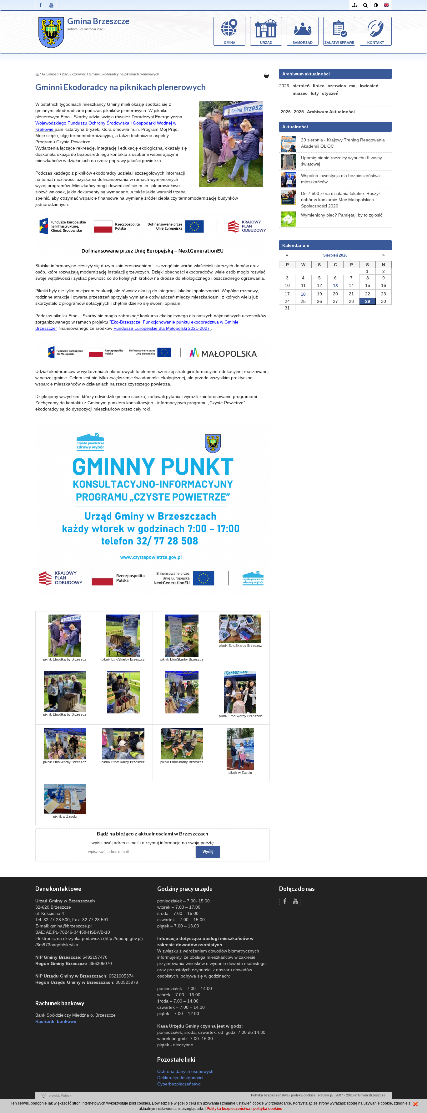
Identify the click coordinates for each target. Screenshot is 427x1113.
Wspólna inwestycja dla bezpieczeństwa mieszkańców (340, 178)
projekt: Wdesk (60, 1095)
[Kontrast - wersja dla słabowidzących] (375, 5)
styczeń (330, 93)
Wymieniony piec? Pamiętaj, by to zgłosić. (342, 214)
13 (335, 285)
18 (303, 294)
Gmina (229, 42)
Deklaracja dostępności (180, 1077)
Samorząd (303, 42)
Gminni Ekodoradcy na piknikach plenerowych (124, 74)
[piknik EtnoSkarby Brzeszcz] (64, 635)
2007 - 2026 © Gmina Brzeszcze (360, 1095)
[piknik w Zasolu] (240, 748)
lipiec (318, 85)
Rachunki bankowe (55, 1021)
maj (353, 85)
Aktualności (50, 74)
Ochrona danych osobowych (185, 1071)
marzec (300, 93)
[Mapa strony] (354, 5)
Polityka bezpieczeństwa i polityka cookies (283, 1095)
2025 (65, 74)
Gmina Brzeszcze (98, 21)
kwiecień (369, 85)
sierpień (301, 85)
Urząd (266, 42)
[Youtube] (51, 5)
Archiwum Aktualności (331, 111)
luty (315, 93)
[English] (386, 5)
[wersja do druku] (267, 75)
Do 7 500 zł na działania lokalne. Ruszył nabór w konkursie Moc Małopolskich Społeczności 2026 (340, 199)
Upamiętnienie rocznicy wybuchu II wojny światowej (341, 160)
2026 (286, 111)
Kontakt (375, 42)
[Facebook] (40, 5)
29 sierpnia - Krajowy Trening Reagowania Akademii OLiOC (343, 143)
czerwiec (79, 74)
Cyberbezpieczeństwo (179, 1083)
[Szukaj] (365, 5)
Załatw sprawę (339, 42)
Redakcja (325, 1095)
